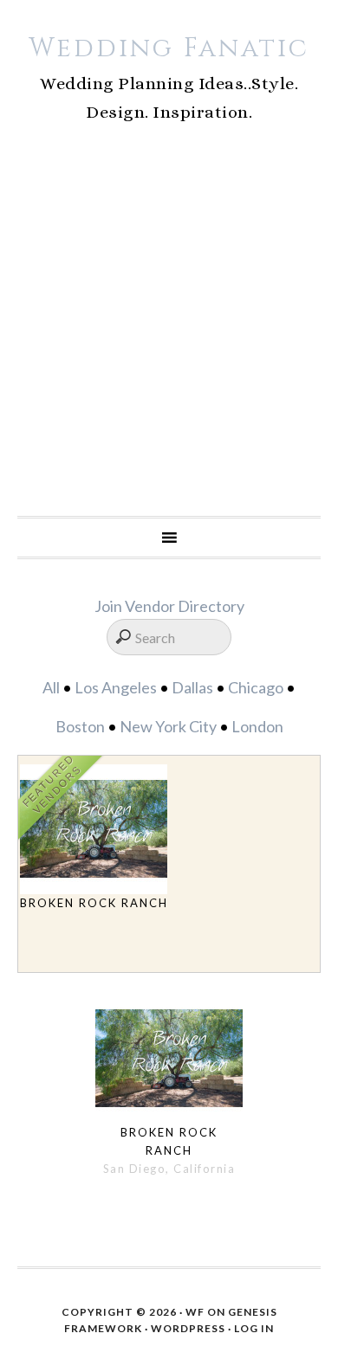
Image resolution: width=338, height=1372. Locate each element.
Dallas (192, 687)
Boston (80, 726)
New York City (168, 726)
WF (195, 1311)
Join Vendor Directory (169, 605)
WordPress (188, 1328)
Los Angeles (116, 687)
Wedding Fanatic (169, 48)
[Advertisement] (169, 338)
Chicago (255, 687)
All (51, 687)
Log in (254, 1328)
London (257, 726)
